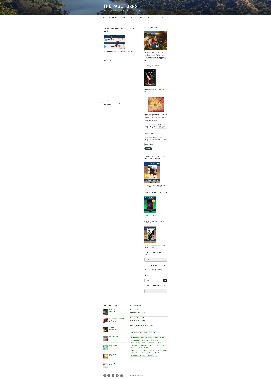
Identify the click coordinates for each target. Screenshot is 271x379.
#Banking (145, 332)
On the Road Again (150, 17)
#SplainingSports (135, 352)
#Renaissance (162, 347)
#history (143, 342)
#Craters (148, 337)
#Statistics (144, 352)
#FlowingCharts (135, 340)
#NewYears (134, 347)
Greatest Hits (123, 17)
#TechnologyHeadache (154, 352)
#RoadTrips (134, 350)
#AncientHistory (143, 330)
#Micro (151, 345)
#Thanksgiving (134, 355)
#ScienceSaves (142, 350)
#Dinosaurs (155, 337)
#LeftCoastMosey (143, 345)
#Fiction (162, 337)
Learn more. (151, 247)
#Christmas (162, 335)
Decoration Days (141, 309)
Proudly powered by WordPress (138, 375)
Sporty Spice (140, 17)
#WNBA (156, 355)
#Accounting (134, 330)
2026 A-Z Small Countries (161, 127)
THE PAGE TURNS (120, 6)
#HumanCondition (151, 342)
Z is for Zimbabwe (141, 315)
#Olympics (154, 347)
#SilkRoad (164, 350)
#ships (158, 350)
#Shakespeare (151, 350)
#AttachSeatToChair (136, 332)
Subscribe (148, 148)
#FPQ (147, 340)
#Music (157, 345)
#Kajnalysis (160, 342)
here (161, 186)
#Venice (150, 355)
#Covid (142, 337)
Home (104, 17)
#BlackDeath (152, 332)
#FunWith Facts (135, 342)
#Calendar (155, 335)
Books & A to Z (112, 17)
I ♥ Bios (131, 17)
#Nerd (162, 345)
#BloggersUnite (147, 335)
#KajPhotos (134, 345)
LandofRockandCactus (136, 358)
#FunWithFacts (155, 340)
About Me (161, 17)
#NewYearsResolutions (144, 347)
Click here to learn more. (150, 215)
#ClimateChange (135, 337)
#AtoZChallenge (153, 330)
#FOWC (143, 340)
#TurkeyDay (143, 355)
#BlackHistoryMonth (136, 335)
